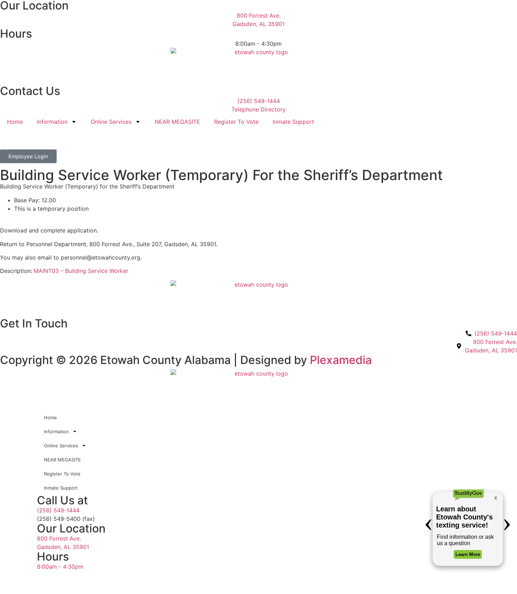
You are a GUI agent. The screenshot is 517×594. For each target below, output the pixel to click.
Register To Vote (236, 121)
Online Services (111, 121)
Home (15, 121)
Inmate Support (293, 121)
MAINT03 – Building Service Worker (81, 270)
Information (52, 121)
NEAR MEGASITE (177, 121)
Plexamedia (341, 360)
